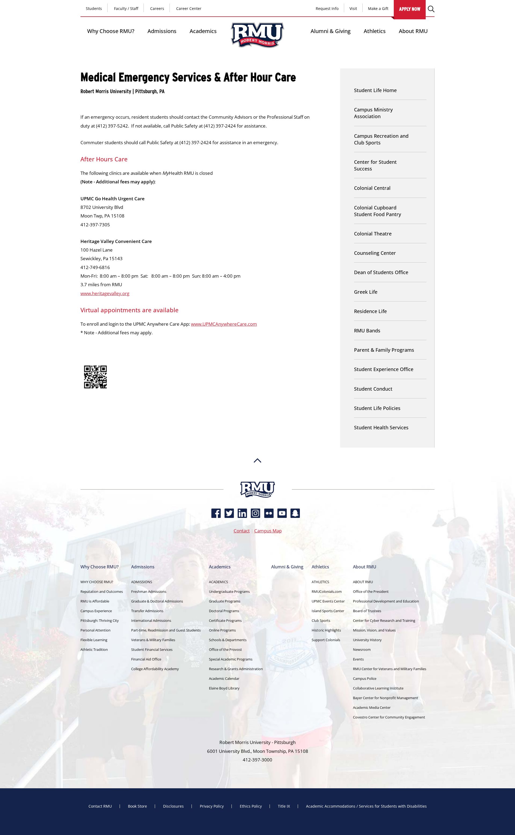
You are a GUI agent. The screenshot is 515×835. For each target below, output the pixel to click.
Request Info (327, 8)
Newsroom (362, 649)
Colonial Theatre (373, 233)
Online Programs (222, 630)
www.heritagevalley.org (104, 293)
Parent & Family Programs (384, 350)
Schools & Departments (228, 639)
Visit (353, 8)
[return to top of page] (257, 479)
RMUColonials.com (327, 591)
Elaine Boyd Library (224, 688)
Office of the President (371, 591)
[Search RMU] (431, 9)
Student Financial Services (151, 649)
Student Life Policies (377, 408)
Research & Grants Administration (236, 668)
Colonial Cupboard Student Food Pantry (377, 210)
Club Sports (321, 620)
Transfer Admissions (147, 610)
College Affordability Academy (155, 668)
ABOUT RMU (363, 581)
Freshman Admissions (148, 591)
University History (367, 639)
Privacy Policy (212, 806)
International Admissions (151, 620)
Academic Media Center (372, 707)
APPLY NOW (409, 9)
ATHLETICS (320, 581)
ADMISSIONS (141, 581)
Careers (157, 8)
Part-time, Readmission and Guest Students (166, 630)
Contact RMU (100, 806)
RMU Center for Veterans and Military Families (389, 668)
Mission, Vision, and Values (374, 630)
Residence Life (370, 311)
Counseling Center (375, 253)
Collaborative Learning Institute (378, 688)
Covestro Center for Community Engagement (389, 717)
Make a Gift (378, 8)
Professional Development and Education (386, 601)
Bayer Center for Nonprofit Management (385, 697)
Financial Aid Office (146, 659)
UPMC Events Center (328, 601)
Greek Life (365, 292)
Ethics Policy (251, 806)
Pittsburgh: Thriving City (99, 620)
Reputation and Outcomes (101, 591)
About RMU (413, 31)
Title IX (284, 806)
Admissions (162, 31)
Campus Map (268, 531)
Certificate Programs (225, 620)
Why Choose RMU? (110, 31)
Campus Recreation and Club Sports (381, 139)
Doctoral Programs (224, 610)
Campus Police (364, 678)
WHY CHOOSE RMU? (96, 581)
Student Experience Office (383, 369)
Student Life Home (375, 90)
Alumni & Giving (331, 31)
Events (358, 659)
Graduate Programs (224, 601)
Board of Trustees (367, 610)
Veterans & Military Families (153, 639)
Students (94, 8)
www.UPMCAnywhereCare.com (224, 324)
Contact (242, 531)
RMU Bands (367, 330)
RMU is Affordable (94, 601)
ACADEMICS (218, 581)
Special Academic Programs (230, 659)
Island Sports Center (328, 610)
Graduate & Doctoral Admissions (157, 601)
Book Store (137, 806)
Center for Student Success (375, 165)
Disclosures (173, 806)
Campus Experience (96, 610)
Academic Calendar (224, 678)
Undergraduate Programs (229, 591)
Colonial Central (372, 188)
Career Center (188, 8)
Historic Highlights (326, 630)
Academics (203, 31)
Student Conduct (373, 389)
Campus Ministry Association (373, 112)
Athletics (375, 31)
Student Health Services (381, 427)
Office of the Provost (225, 649)
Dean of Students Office (381, 272)
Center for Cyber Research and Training (384, 620)
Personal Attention (95, 630)
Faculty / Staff (126, 8)
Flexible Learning (93, 639)
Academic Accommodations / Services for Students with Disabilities (366, 806)
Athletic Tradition (94, 649)
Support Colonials (326, 639)
